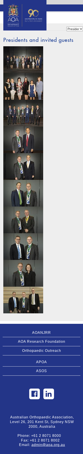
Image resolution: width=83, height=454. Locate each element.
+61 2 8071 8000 (47, 436)
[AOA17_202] (23, 246)
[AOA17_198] (23, 166)
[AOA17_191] (23, 86)
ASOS (41, 371)
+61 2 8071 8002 (46, 440)
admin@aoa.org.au (48, 445)
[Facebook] (34, 394)
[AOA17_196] (23, 113)
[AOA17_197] (23, 139)
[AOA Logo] (24, 5)
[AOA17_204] (23, 300)
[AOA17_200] (23, 193)
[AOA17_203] (23, 273)
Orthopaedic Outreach (41, 351)
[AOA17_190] (23, 59)
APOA (41, 362)
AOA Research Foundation (41, 341)
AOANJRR (41, 332)
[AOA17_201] (23, 220)
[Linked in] (48, 394)
